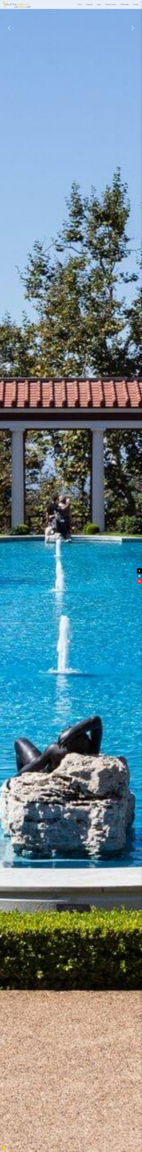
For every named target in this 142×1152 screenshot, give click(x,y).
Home (80, 4)
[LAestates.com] (16, 4)
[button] (132, 28)
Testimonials (124, 4)
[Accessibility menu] (4, 1148)
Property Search (110, 4)
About (99, 4)
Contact (135, 4)
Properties (89, 4)
